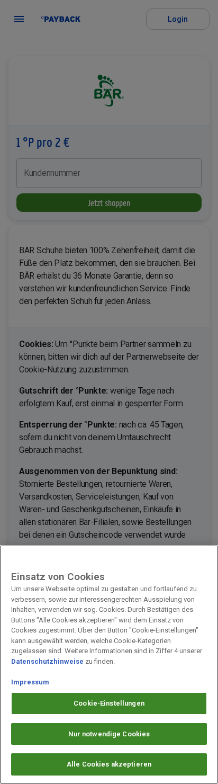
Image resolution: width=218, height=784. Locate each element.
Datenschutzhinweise (47, 661)
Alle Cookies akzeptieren (109, 764)
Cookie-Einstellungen (109, 703)
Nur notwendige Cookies (109, 734)
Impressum (30, 682)
